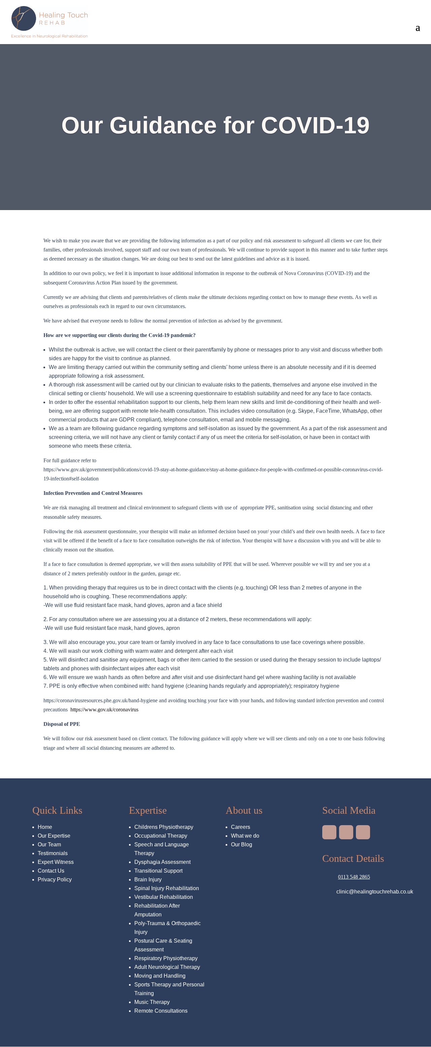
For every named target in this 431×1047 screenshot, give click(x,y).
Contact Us (51, 871)
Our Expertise (54, 836)
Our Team (49, 844)
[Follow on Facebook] (363, 832)
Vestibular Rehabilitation (163, 897)
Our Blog (241, 844)
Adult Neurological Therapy (167, 967)
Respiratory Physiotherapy (166, 958)
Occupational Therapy (160, 836)
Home (45, 827)
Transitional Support (158, 871)
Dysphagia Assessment (162, 862)
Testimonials (53, 853)
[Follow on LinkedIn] (329, 832)
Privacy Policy (55, 879)
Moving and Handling (160, 976)
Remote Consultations (161, 1011)
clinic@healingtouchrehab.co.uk (374, 891)
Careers (241, 827)
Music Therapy (152, 1002)
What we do (245, 836)
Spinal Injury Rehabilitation (166, 888)
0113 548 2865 (354, 877)
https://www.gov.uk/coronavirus (105, 709)
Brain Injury (148, 879)
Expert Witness (56, 862)
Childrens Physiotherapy (163, 827)
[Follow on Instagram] (346, 832)
